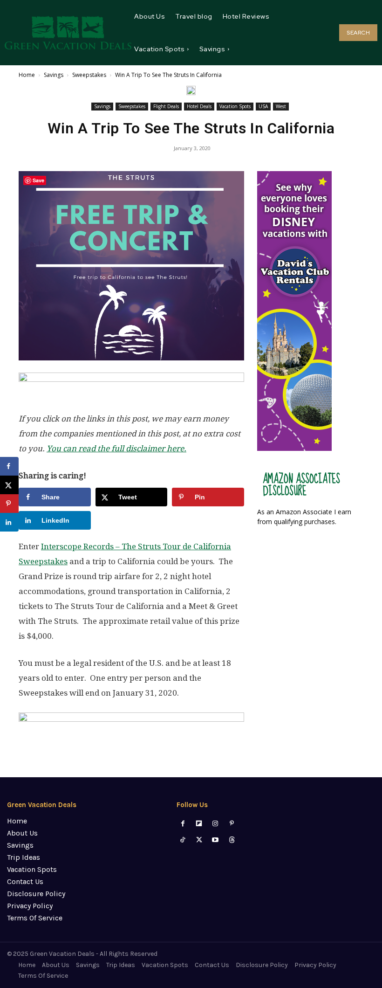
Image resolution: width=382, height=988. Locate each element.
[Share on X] (9, 485)
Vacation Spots (235, 106)
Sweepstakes (89, 75)
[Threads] (232, 840)
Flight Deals (166, 106)
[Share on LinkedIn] (9, 522)
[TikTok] (182, 840)
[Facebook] (182, 823)
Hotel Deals (199, 106)
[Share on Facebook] (9, 466)
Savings (53, 75)
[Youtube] (215, 840)
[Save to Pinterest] (9, 503)
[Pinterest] (232, 823)
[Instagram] (215, 823)
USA (263, 106)
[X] (199, 840)
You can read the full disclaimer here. (116, 448)
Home (27, 75)
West (281, 106)
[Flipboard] (199, 823)
